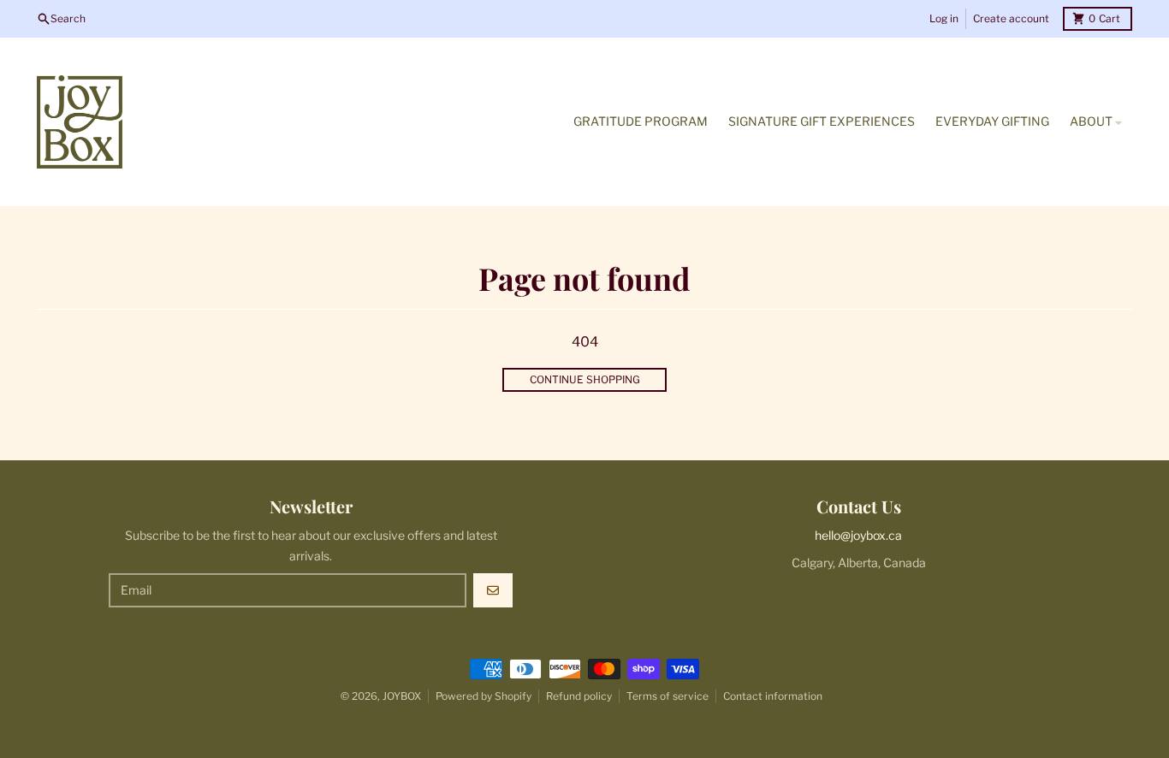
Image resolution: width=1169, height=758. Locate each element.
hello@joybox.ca (858, 535)
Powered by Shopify (483, 696)
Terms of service (667, 696)
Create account (1011, 18)
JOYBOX (402, 696)
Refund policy (579, 696)
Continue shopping (585, 379)
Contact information (772, 696)
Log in (943, 18)
